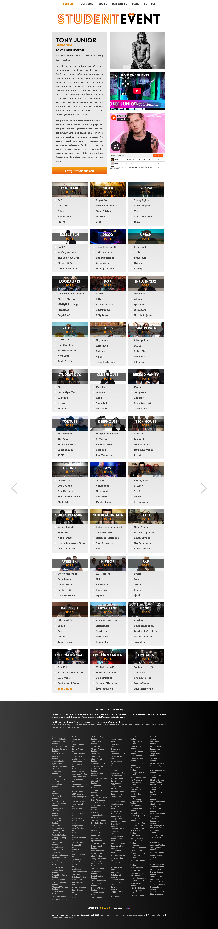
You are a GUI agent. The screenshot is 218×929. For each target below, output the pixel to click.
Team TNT (64, 532)
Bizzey (138, 268)
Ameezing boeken (98, 843)
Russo (99, 293)
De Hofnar (102, 439)
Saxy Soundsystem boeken (79, 797)
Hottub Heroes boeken (77, 740)
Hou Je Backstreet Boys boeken (98, 824)
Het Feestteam (142, 543)
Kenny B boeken (136, 825)
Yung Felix (140, 257)
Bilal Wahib (65, 620)
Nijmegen (149, 724)
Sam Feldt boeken (118, 843)
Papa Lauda (65, 579)
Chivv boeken (96, 833)
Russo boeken (77, 791)
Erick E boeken (136, 875)
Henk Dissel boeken (115, 745)
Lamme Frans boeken (116, 740)
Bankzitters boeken (76, 834)
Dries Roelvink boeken (117, 859)
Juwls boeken (57, 850)
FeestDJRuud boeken (135, 783)
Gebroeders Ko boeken (136, 809)
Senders (100, 392)
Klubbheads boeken (158, 876)
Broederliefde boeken (116, 868)
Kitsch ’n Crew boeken (156, 805)
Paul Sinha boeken (98, 820)
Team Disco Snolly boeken (59, 876)
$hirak (138, 263)
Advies (102, 4)
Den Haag (65, 724)
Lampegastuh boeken (155, 849)
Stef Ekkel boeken (98, 838)
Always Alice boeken (57, 822)
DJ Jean (138, 496)
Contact (149, 4)
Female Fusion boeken (156, 743)
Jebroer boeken (136, 838)
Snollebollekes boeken (136, 795)
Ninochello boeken (60, 754)
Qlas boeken (57, 764)
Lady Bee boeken (156, 835)
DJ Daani (139, 362)
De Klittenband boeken (58, 892)
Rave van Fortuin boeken (98, 806)
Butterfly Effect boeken (78, 829)
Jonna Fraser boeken (116, 840)
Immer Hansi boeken (96, 847)
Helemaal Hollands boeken (60, 864)
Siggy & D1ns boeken (57, 757)
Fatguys (100, 351)
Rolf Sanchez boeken (96, 770)
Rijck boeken (57, 781)
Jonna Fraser (66, 642)
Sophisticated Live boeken (79, 839)
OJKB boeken (116, 786)
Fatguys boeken (97, 868)
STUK (61, 455)
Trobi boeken (77, 862)
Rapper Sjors (103, 642)
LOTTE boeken (58, 825)
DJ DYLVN (63, 339)
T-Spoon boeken (97, 815)
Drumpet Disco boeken (78, 846)
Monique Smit (142, 480)
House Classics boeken (156, 856)
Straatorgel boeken (60, 855)
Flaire (61, 221)
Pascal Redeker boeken (97, 894)
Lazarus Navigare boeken (59, 750)
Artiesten (69, 4)
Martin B (63, 387)
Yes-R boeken (116, 872)
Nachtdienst (65, 216)
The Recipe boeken (157, 801)
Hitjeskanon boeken (155, 798)
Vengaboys (102, 485)
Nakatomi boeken (157, 763)
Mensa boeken (58, 769)
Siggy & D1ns (103, 211)
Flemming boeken (79, 887)
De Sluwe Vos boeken (135, 884)
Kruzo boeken (96, 812)
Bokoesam (102, 584)
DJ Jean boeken (136, 867)
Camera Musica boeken (78, 745)
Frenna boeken (97, 754)
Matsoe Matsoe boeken (156, 888)
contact (87, 120)
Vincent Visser (104, 304)
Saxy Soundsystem (107, 433)
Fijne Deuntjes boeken (136, 738)
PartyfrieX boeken (98, 858)
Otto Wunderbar (67, 573)
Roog (99, 397)
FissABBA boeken (79, 771)
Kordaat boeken (58, 879)
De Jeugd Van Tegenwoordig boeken (136, 801)
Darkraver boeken (118, 828)
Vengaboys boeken (137, 853)
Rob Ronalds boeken (116, 883)
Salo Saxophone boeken (78, 855)
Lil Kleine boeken (137, 828)
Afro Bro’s (63, 355)
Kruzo (61, 403)
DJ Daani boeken (98, 861)
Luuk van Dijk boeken (136, 819)
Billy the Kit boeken (138, 888)
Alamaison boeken (118, 821)
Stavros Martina (67, 350)
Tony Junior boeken (79, 170)
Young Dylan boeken (57, 792)
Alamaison (102, 263)
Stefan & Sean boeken (97, 782)
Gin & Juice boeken (59, 899)
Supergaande (65, 449)
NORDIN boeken (58, 761)
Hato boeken (77, 756)
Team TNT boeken (98, 764)
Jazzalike (139, 642)
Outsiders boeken (118, 801)
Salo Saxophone (143, 688)
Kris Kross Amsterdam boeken (138, 846)
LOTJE (99, 299)
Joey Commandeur (69, 496)
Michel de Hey (66, 502)
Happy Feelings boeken (117, 892)
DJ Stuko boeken (97, 802)
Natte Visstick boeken (77, 805)
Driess (137, 573)
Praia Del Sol (65, 361)
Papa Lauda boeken (79, 784)
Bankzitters (65, 433)
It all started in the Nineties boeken (157, 893)
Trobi (137, 252)
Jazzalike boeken (59, 896)
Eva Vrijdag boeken (79, 769)
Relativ (138, 433)
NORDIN (101, 216)
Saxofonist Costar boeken (157, 771)
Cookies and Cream (69, 683)
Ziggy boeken (116, 783)
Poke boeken (77, 761)
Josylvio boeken (117, 791)
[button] (109, 908)
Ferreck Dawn (104, 444)
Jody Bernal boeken (116, 876)
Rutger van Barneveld (109, 527)
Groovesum (68, 917)
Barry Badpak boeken (155, 738)
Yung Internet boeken (96, 884)
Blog (135, 4)
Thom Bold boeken (137, 823)
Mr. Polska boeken (137, 860)
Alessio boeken (58, 818)
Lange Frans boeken (155, 755)
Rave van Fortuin (106, 620)
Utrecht (120, 724)
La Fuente (101, 408)
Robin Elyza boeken (79, 774)
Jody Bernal (141, 392)
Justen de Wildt (105, 532)
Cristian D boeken (79, 801)
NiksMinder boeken (57, 772)
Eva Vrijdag (65, 485)
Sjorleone (139, 304)
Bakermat (64, 677)
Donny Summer (105, 257)
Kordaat (139, 620)
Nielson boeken (156, 785)
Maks (137, 221)
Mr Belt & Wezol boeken (137, 832)
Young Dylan (141, 200)
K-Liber (138, 485)
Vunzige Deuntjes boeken (137, 773)
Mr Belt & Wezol (143, 449)
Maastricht (96, 724)
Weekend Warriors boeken (60, 888)
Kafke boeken (96, 853)
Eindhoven (84, 724)
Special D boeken (157, 842)
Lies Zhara (140, 309)
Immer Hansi (65, 584)
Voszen (138, 211)
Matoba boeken (78, 882)
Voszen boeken (58, 801)
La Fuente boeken (137, 881)
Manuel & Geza (66, 263)
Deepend (101, 449)
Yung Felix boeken (98, 880)
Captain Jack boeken (155, 822)
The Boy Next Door (68, 257)
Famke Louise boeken (96, 872)
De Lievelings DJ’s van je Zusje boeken (158, 826)
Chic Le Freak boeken (77, 750)
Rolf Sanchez (65, 345)
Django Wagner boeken (117, 750)
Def (60, 200)
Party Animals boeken (136, 743)
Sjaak (137, 595)
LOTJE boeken (77, 794)
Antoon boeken (97, 746)
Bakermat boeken (137, 873)
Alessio (138, 299)
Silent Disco (103, 625)
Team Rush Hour (105, 362)
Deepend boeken (137, 870)
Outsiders (101, 631)
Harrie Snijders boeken (78, 865)
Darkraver (102, 636)
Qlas (98, 221)
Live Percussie (104, 688)
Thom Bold (102, 403)
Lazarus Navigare (106, 205)
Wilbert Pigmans (144, 532)
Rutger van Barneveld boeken (59, 738)
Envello (62, 408)
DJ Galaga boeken (157, 852)
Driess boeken (58, 852)
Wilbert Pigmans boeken (98, 750)
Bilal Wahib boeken (99, 778)
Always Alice (142, 340)
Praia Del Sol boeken (116, 825)
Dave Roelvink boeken (136, 842)
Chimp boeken (116, 776)
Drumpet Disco (142, 677)
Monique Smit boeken (57, 843)
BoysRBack (64, 315)
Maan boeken (96, 856)
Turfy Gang (103, 309)
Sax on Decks (141, 683)
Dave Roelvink (142, 403)
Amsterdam (109, 724)
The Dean (63, 439)
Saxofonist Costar (106, 672)
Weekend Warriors (145, 631)
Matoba (100, 387)
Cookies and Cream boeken (157, 810)
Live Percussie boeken (156, 839)
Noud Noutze (141, 527)
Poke (137, 579)
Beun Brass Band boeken (59, 883)
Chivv (137, 590)
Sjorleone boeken (59, 857)
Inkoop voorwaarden (135, 915)
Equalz (100, 595)
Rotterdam (138, 724)
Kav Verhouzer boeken (156, 793)
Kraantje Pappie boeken (136, 891)
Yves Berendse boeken (78, 788)
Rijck (61, 211)
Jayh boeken (116, 816)
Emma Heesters (67, 444)
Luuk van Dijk (142, 444)
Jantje (137, 584)
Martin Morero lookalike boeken (59, 834)
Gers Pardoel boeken (155, 759)
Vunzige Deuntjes (68, 268)
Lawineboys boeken (155, 788)
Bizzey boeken (116, 819)
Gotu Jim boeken (58, 779)
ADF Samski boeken (79, 885)
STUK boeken (135, 806)
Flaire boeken (57, 789)
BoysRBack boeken (157, 845)
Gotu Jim (63, 205)
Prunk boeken (136, 836)
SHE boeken (76, 869)
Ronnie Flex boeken (135, 856)
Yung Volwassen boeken (59, 804)
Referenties (119, 4)
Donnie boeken (117, 804)
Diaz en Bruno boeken (116, 852)
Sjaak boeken (96, 841)
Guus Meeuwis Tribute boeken (58, 829)
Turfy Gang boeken (79, 872)
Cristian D (140, 247)
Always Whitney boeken (59, 839)
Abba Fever (65, 537)
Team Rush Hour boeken (117, 847)
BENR (99, 548)
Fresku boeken (136, 850)
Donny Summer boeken (97, 791)
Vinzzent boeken (137, 895)
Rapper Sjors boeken (116, 832)
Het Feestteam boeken (116, 757)
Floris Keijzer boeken (57, 797)
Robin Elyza (141, 351)
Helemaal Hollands (107, 537)
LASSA (61, 247)
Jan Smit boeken (136, 813)
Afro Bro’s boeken (118, 789)
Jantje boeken (77, 825)
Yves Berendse (104, 543)
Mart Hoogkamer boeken (79, 896)
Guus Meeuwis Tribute (71, 293)
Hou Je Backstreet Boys (71, 543)
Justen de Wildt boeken (58, 743)
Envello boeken (97, 835)
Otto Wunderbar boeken (78, 780)
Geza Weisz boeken (138, 878)
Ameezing (102, 345)
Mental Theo (103, 502)
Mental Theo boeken (155, 817)
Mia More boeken (118, 855)
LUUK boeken (57, 847)
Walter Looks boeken (116, 762)
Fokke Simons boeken (96, 743)
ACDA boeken (155, 746)
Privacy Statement (156, 915)
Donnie (62, 636)
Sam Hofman (65, 491)
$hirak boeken (116, 781)
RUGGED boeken (156, 879)
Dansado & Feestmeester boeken (135, 789)
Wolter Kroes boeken (135, 864)
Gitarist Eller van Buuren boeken (157, 781)
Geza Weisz (140, 408)
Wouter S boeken (117, 879)
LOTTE (137, 345)
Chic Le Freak (104, 252)
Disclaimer (57, 917)
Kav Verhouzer (105, 455)
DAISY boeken (136, 780)
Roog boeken (116, 896)
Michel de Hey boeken (97, 738)
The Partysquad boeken (136, 752)
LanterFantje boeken (116, 864)
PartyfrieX (64, 590)
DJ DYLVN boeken (59, 867)
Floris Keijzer (142, 205)
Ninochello (140, 293)
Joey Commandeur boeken (79, 822)
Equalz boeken (116, 794)
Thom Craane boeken (77, 891)
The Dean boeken (79, 859)
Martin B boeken (78, 754)
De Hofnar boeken (79, 874)
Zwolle (55, 724)
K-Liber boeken (117, 836)
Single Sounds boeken (97, 760)
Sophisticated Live (145, 667)
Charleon (139, 672)
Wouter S (139, 439)
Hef (98, 579)
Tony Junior (78, 66)
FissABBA (63, 309)
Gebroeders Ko (66, 595)
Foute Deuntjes (66, 548)
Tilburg (128, 724)
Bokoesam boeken (118, 754)
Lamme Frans (142, 537)
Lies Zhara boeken (79, 759)
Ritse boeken (77, 818)
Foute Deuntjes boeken (97, 877)
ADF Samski (103, 573)
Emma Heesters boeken (97, 774)
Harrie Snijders (143, 315)
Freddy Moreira (67, 252)
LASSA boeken (136, 756)
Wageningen (58, 727)
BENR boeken (77, 879)
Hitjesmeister (104, 340)
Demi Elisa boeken (79, 777)
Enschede (70, 727)
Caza (60, 631)
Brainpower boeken (155, 750)
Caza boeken (96, 830)
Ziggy (99, 356)
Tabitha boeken (97, 756)
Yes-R (137, 491)
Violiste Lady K (105, 667)
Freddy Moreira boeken (136, 759)
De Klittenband (143, 636)
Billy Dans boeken (79, 877)
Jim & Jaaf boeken (59, 766)
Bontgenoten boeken (116, 797)
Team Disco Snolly (106, 247)
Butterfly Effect (67, 392)
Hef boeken (95, 827)
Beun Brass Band (144, 625)
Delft (78, 727)
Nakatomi (102, 491)
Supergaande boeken (116, 767)
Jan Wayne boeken (157, 884)
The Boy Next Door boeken (137, 764)
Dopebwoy (102, 590)
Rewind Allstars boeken (98, 889)
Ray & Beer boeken (59, 746)
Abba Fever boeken (99, 766)
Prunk (137, 455)
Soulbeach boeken (79, 737)
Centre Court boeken (57, 814)
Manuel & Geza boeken (136, 769)
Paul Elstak (102, 496)
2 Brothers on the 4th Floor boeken (157, 865)
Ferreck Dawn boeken (136, 747)
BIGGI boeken (155, 869)
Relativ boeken (117, 778)
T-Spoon (100, 480)
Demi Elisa (140, 356)
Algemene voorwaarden (112, 915)
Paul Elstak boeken (157, 813)
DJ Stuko (63, 397)
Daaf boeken (57, 860)
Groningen (160, 724)
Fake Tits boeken (98, 800)
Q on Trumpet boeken (155, 776)
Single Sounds (66, 527)
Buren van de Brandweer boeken (118, 812)
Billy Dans (102, 315)
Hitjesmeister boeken (57, 871)
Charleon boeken (79, 842)
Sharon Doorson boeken (157, 861)
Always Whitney (68, 304)
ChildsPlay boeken (137, 815)
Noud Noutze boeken (77, 765)
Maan (137, 387)
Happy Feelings (105, 268)
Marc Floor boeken (60, 811)
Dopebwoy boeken (118, 773)
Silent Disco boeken (99, 810)
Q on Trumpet (104, 677)
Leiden (74, 724)
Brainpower (141, 502)
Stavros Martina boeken (98, 865)
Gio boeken (115, 770)
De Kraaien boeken (157, 882)
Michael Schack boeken (156, 873)
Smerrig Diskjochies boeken (99, 796)
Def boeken (56, 776)
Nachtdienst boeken (57, 785)
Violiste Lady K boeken (156, 767)
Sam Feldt (63, 667)
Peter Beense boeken (116, 888)
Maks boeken (57, 808)
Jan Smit (139, 397)
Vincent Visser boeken (78, 814)
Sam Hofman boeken (77, 810)
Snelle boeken (97, 818)
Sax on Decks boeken (77, 851)
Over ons (86, 4)
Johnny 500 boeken (138, 777)
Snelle (61, 625)
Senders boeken (97, 851)
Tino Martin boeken (116, 807)
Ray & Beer (102, 200)
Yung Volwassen (143, 216)
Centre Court (65, 480)
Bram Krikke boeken (96, 787)
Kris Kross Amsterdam (71, 672)
